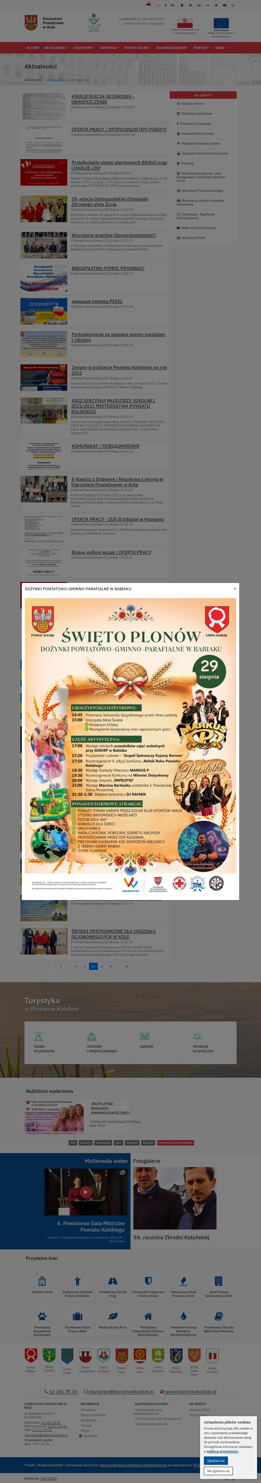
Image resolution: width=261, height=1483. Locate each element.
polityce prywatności (223, 1451)
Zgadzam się (216, 1461)
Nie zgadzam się (218, 1471)
